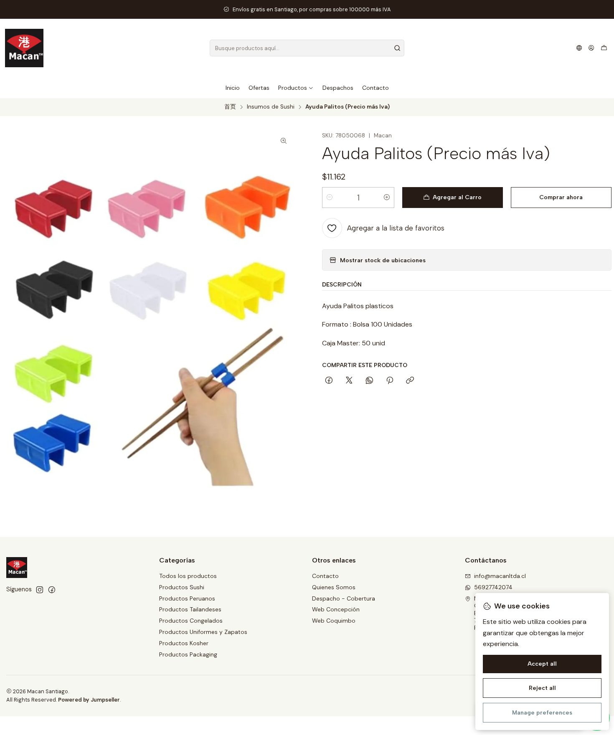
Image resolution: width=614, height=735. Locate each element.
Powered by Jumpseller (89, 699)
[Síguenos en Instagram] (40, 589)
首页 (230, 107)
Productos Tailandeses (190, 609)
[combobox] (307, 48)
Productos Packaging (188, 654)
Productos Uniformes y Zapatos (203, 632)
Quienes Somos (333, 587)
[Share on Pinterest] (390, 380)
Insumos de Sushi (270, 107)
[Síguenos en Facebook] (52, 589)
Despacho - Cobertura (343, 598)
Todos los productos (188, 576)
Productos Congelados (191, 620)
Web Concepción (336, 609)
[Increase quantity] (387, 198)
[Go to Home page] (24, 48)
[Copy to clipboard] (410, 380)
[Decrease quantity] (329, 198)
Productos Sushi (181, 587)
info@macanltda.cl (500, 576)
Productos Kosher (183, 643)
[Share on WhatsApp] (369, 380)
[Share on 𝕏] (349, 380)
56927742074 (493, 587)
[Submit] (397, 48)
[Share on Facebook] (329, 380)
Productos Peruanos (187, 598)
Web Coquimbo (333, 620)
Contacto (325, 576)
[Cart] (604, 48)
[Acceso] (591, 48)
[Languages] (579, 48)
